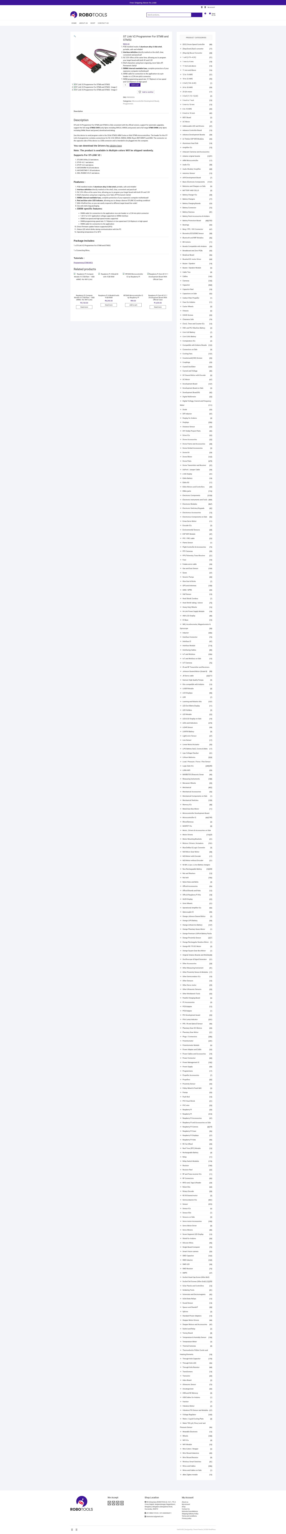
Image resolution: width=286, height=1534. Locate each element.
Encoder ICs (187, 525)
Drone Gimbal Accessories (193, 448)
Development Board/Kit (191, 392)
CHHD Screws (188, 315)
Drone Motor (187, 457)
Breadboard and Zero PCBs (193, 251)
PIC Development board (191, 1015)
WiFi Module (187, 1445)
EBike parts (187, 491)
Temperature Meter (190, 1342)
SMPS (185, 1273)
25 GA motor (187, 92)
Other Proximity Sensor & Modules (195, 972)
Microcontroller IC (189, 817)
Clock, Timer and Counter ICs (193, 324)
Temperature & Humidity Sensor (194, 1337)
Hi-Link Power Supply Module (193, 611)
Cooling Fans (187, 354)
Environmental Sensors (191, 530)
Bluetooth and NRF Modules (193, 238)
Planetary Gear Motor (190, 1032)
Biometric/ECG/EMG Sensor (193, 233)
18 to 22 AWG (188, 79)
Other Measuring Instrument (193, 968)
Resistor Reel (187, 1170)
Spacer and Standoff (190, 1307)
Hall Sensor (187, 594)
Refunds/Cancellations (190, 1511)
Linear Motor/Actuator (191, 745)
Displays (186, 422)
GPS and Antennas (189, 586)
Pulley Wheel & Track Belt (192, 1088)
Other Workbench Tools (191, 994)
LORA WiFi (186, 770)
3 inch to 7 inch (188, 100)
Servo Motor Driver (190, 1226)
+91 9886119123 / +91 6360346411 (158, 1513)
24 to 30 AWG (188, 87)
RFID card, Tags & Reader (192, 1183)
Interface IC (187, 641)
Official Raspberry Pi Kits (192, 895)
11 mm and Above (189, 70)
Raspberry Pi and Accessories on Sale (197, 1123)
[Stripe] (122, 1503)
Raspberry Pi (187, 1110)
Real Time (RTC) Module (192, 1148)
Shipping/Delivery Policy (190, 1514)
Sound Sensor (188, 1303)
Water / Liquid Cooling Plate (193, 1419)
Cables (185, 276)
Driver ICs (186, 435)
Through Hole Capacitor (191, 1359)
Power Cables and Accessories (194, 1054)
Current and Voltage (190, 371)
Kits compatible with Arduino (193, 684)
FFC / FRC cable (189, 538)
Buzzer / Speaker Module (192, 268)
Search (196, 15)
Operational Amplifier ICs (192, 908)
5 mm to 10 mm (188, 105)
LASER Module (188, 689)
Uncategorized (188, 1389)
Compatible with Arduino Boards (195, 345)
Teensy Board (188, 1333)
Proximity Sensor (189, 1084)
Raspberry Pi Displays (191, 1135)
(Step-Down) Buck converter (193, 49)
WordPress (212, 1529)
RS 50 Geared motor (190, 1196)
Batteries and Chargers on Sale (194, 186)
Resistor (186, 1166)
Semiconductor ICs (190, 1200)
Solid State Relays (189, 1299)
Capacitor (186, 285)
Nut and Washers (189, 873)
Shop (92, 23)
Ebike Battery (187, 478)
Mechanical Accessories (192, 792)
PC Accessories (189, 1002)
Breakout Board (188, 255)
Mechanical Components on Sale (195, 796)
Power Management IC (191, 1062)
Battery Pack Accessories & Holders (196, 216)
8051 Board (187, 117)
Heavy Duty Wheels (190, 607)
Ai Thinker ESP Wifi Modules (193, 139)
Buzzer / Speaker (189, 264)
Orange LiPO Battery (190, 921)
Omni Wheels (187, 903)
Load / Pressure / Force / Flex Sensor (196, 762)
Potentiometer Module (191, 1045)
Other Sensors (188, 981)
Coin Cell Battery (189, 332)
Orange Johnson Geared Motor (194, 916)
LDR (184, 697)
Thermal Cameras (189, 1346)
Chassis (186, 311)
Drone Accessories (190, 440)
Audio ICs (186, 165)
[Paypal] (117, 1503)
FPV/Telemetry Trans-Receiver (194, 556)
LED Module (187, 714)
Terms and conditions (189, 1516)
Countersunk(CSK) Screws (192, 358)
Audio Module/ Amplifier (192, 169)
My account (211, 7)
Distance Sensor (189, 427)
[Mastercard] (109, 1503)
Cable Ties (186, 272)
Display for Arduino (190, 418)
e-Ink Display (187, 474)
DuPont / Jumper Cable (191, 470)
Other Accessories (189, 964)
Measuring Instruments (191, 779)
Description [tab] (78, 111)
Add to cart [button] (133, 305)
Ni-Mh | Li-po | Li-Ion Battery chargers (196, 865)
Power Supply (188, 1067)
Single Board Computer (191, 1247)
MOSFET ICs (187, 826)
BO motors (187, 242)
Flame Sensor (188, 543)
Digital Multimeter (189, 397)
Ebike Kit (186, 483)
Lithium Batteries (189, 757)
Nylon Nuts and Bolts (190, 882)
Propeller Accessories (191, 1075)
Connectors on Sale (190, 349)
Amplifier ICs (187, 148)
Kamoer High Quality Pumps (193, 680)
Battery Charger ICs (190, 195)
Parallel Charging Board (191, 998)
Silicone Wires (188, 1243)
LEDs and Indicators (190, 723)
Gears (185, 573)
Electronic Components (191, 495)
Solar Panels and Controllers (193, 1286)
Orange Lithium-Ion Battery (192, 925)
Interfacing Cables (189, 650)
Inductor (186, 633)
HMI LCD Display (189, 616)
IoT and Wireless (189, 654)
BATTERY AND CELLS (191, 190)
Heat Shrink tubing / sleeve (193, 603)
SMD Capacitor (188, 1256)
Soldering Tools (188, 1290)
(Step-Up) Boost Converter (192, 53)
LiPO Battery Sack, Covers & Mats (195, 749)
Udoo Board (187, 1380)
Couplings (186, 362)
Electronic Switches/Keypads (193, 508)
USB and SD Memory (190, 1393)
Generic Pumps (188, 577)
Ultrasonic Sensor (189, 1384)
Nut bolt (186, 878)
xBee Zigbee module (190, 1475)
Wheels (185, 1436)
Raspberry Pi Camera (190, 1127)
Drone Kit (186, 452)
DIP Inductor (187, 414)
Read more (84, 307)
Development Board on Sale (193, 388)
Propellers (186, 1080)
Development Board (190, 384)
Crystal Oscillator (189, 367)
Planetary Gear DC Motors (192, 1028)
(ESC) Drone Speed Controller (194, 44)
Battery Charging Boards (192, 203)
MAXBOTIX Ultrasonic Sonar (193, 775)
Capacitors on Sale (190, 294)
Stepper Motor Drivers (191, 1320)
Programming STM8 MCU (83, 263)
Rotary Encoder (188, 1191)
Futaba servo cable (190, 564)
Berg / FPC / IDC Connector (193, 229)
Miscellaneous (188, 822)
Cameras (186, 281)
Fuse (184, 560)
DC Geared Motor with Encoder (194, 375)
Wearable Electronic (190, 1432)
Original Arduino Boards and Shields (196, 955)
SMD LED (186, 1264)
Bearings (186, 225)
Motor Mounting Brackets (192, 839)
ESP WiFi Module (189, 534)
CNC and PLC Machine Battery (194, 328)
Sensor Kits (187, 1213)
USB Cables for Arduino (191, 1397)
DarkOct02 (180, 1529)
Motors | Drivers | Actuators (193, 843)
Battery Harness (189, 212)
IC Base (185, 620)
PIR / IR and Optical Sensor (193, 1024)
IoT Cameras (187, 663)
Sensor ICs (187, 1208)
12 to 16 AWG (188, 75)
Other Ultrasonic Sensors (192, 989)
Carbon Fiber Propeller (191, 298)
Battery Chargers (189, 199)
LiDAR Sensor (188, 727)
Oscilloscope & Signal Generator (195, 959)
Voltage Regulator (189, 1415)
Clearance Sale (188, 319)
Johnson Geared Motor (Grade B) (195, 671)
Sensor (185, 1204)
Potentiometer (188, 1041)
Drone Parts (187, 461)
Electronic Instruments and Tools (195, 500)
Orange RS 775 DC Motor (192, 946)
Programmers (128, 104)
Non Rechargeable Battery (192, 869)
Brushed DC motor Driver (192, 259)
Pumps (185, 1092)
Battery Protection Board (192, 221)
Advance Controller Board (192, 130)
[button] (75, 36)
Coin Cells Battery (189, 337)
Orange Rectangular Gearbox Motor (196, 942)
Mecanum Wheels (189, 783)
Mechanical (187, 787)
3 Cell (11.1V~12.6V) (190, 96)
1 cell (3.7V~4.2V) (189, 57)
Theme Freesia (198, 1529)
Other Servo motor (189, 985)
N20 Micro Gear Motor (191, 852)
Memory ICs (187, 805)
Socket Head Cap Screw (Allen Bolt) (196, 1277)
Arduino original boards (191, 156)
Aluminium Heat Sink (190, 143)
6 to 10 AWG (187, 109)
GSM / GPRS (187, 590)
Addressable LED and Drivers (193, 126)
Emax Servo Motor (189, 521)
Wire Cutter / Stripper (190, 1449)
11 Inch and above (189, 66)
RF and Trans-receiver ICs (192, 1174)
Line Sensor (187, 740)
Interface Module (189, 646)
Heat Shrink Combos (190, 599)
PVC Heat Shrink (189, 1101)
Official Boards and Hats (192, 891)
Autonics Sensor (189, 173)
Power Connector (189, 1058)
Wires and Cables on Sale (192, 1470)
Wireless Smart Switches (192, 1462)
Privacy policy (186, 1518)
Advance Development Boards (194, 135)
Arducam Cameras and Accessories (196, 152)
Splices (185, 1312)
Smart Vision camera (190, 1251)
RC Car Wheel (188, 1144)
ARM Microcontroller (190, 160)
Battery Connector (189, 208)
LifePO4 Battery (188, 732)
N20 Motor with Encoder (192, 856)
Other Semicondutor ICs (191, 977)
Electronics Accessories (192, 513)
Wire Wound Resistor (190, 1457)
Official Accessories (190, 886)
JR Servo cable (188, 676)
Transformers (188, 1372)
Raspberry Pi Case (189, 1131)
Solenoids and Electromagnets (194, 1294)
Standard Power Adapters (192, 1316)
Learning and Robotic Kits (192, 702)
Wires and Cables (189, 1466)
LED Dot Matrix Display (191, 706)
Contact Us (103, 23)
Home (74, 23)
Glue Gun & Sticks (189, 581)
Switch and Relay (189, 1329)
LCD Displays (187, 693)
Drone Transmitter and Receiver (194, 465)
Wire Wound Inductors (191, 1453)
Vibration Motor (188, 1406)
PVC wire (186, 1105)
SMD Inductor (188, 1260)
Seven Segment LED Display (193, 1234)
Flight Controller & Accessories (194, 547)
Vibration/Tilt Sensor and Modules (195, 1410)
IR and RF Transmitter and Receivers (196, 667)
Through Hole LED (189, 1363)
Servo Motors (188, 1230)
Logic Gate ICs (188, 766)
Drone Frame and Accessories (194, 444)
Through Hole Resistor (191, 1367)
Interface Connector (190, 637)
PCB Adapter (187, 1007)
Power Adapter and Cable (192, 1049)
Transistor (186, 1376)
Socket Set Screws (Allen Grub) (194, 1281)
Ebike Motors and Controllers (194, 487)
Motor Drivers (188, 835)
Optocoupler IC (188, 912)
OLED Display (188, 899)
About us (83, 23)
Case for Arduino (189, 302)
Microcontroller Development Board (145, 101)
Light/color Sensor (190, 736)
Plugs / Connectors (190, 1037)
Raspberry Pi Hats (189, 1140)
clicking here (115, 146)
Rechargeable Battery (190, 1153)
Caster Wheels (188, 307)
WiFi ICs (186, 1440)
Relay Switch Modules (191, 1161)
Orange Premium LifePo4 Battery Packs (197, 934)
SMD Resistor (188, 1269)
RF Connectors (188, 1178)
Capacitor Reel (188, 289)
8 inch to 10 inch (189, 113)
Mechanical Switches (190, 800)
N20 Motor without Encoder (193, 860)
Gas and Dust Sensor (190, 568)
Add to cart (135, 85)
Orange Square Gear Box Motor (194, 951)
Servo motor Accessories (192, 1221)
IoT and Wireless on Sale (192, 659)
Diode (185, 410)
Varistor (186, 1402)
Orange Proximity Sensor (192, 938)
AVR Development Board (192, 178)
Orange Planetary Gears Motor (194, 929)
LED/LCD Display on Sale (192, 719)
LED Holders (187, 710)
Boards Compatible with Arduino (195, 246)
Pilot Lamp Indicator (190, 1019)
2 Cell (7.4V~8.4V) (189, 83)
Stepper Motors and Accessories (195, 1324)
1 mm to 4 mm (188, 62)
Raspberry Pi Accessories (192, 1118)
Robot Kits (186, 1187)
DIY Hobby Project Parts (192, 431)
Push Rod (186, 1097)
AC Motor (186, 122)
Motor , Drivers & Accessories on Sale (197, 830)
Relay (185, 1157)
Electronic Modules (190, 504)
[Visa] (113, 1503)
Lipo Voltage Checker (191, 753)
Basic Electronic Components (194, 182)
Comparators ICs (189, 341)
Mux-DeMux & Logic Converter (194, 848)
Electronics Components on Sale (195, 517)
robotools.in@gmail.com (154, 1516)
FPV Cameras (188, 551)
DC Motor (186, 380)
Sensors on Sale (189, 1217)
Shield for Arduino (189, 1239)
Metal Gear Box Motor (191, 809)
